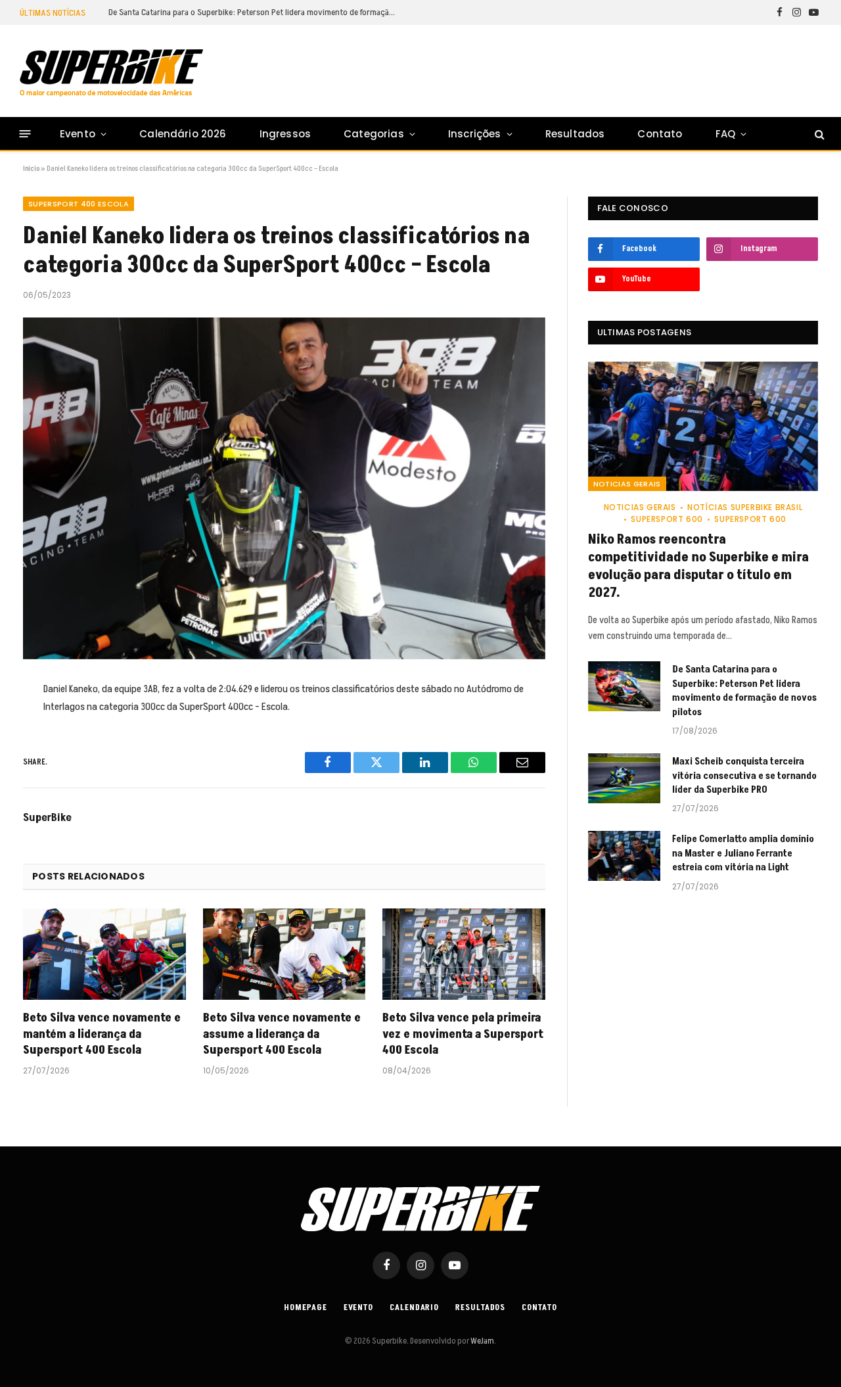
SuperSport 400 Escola (78, 204)
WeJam (481, 1341)
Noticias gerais (627, 484)
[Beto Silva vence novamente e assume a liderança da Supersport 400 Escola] (284, 954)
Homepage (305, 1307)
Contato (659, 134)
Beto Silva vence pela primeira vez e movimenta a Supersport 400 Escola (462, 1034)
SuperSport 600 (666, 519)
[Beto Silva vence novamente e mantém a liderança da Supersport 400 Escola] (104, 954)
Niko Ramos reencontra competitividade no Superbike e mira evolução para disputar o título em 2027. (698, 567)
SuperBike (47, 817)
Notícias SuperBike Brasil (744, 507)
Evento (77, 134)
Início (31, 168)
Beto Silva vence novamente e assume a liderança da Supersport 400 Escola (282, 1034)
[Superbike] (111, 73)
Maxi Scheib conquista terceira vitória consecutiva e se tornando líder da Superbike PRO (744, 776)
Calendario (414, 1307)
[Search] (818, 134)
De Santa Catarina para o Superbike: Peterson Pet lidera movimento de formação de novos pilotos (256, 12)
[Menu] (25, 133)
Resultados (575, 134)
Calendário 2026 (182, 134)
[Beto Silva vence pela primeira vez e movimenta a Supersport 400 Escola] (463, 954)
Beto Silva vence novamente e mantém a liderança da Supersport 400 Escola (102, 1034)
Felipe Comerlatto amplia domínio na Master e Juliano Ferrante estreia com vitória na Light (743, 853)
